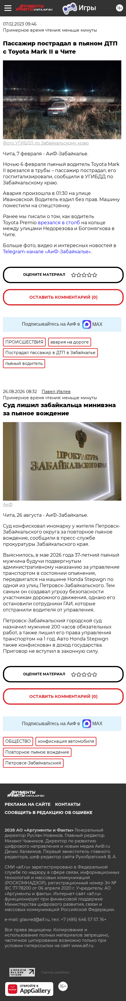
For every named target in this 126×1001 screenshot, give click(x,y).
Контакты (67, 804)
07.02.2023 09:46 (20, 24)
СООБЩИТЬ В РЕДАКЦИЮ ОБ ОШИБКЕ (48, 812)
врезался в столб (59, 222)
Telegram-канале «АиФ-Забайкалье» (47, 251)
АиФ (8, 504)
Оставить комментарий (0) (63, 297)
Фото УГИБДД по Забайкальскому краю (46, 143)
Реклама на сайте (27, 804)
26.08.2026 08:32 (20, 391)
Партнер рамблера (55, 972)
